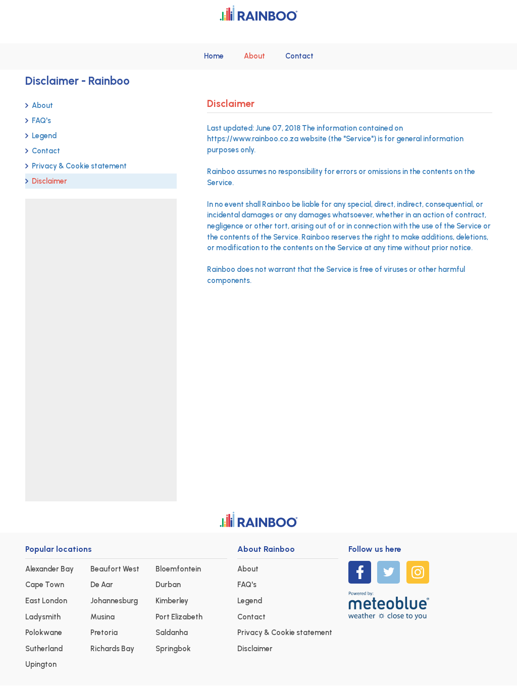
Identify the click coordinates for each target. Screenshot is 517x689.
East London (46, 600)
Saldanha (172, 632)
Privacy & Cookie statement (79, 165)
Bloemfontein (178, 568)
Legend (44, 135)
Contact (299, 56)
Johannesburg (114, 600)
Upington (41, 664)
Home (214, 56)
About (254, 56)
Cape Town (44, 584)
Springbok (173, 648)
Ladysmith (43, 616)
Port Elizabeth (179, 616)
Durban (168, 584)
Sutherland (44, 648)
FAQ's (41, 120)
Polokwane (43, 632)
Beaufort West (114, 568)
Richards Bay (112, 648)
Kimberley (172, 600)
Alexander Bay (49, 568)
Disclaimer (49, 181)
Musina (102, 616)
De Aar (101, 584)
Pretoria (104, 632)
